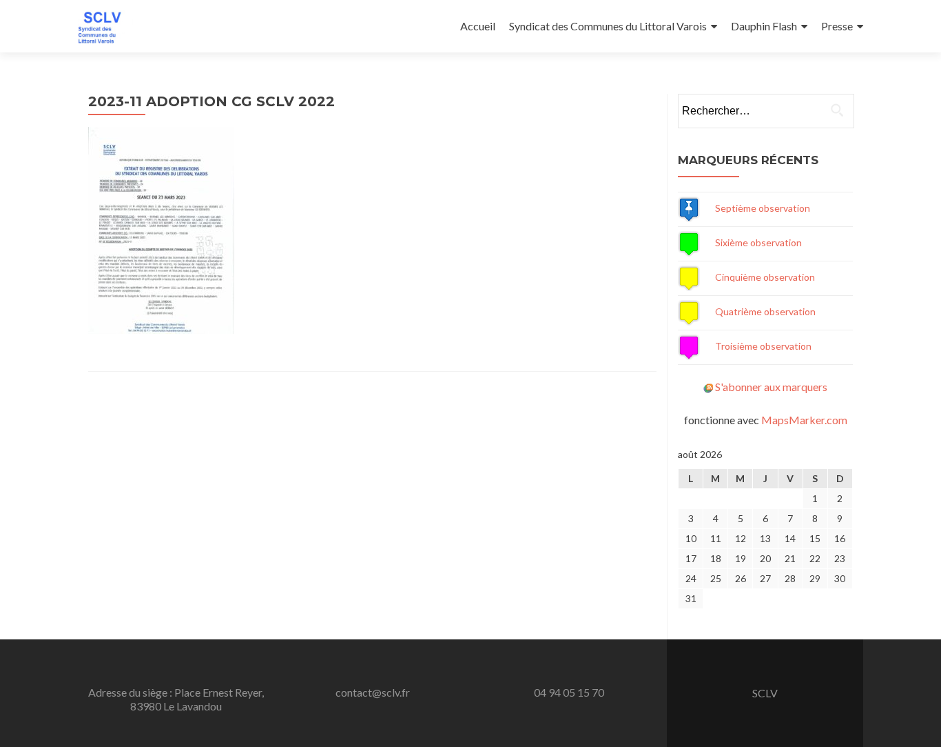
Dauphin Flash (764, 25)
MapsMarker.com (804, 419)
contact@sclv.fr (372, 692)
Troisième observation (763, 346)
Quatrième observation (765, 311)
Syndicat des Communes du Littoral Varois (608, 25)
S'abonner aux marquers (771, 386)
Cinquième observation (765, 277)
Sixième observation (758, 242)
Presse (837, 25)
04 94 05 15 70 (569, 692)
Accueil (477, 25)
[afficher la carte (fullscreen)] (689, 208)
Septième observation (762, 208)
